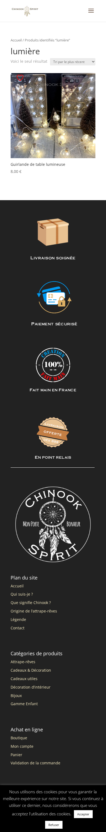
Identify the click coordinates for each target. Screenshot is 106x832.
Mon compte (22, 746)
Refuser (53, 825)
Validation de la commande (35, 762)
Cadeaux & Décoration (31, 670)
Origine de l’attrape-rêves (34, 611)
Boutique (19, 737)
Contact (17, 627)
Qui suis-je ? (22, 594)
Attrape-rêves (23, 661)
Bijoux (16, 695)
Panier (16, 754)
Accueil (16, 40)
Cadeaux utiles (24, 678)
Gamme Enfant (24, 703)
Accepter (83, 814)
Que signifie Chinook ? (31, 602)
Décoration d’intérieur (31, 687)
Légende (18, 619)
